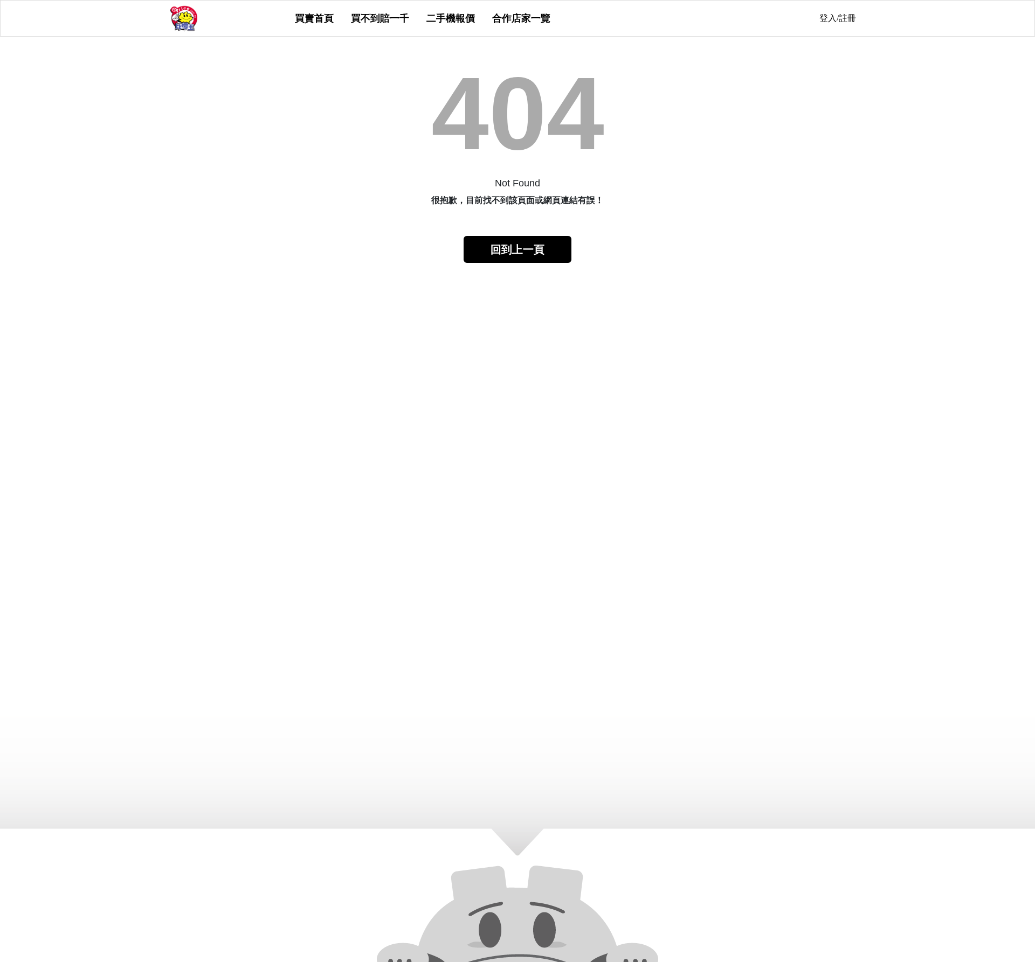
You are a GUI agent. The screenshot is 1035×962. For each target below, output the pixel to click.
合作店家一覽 (521, 18)
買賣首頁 (314, 18)
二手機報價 (450, 18)
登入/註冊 (837, 18)
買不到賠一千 (380, 18)
